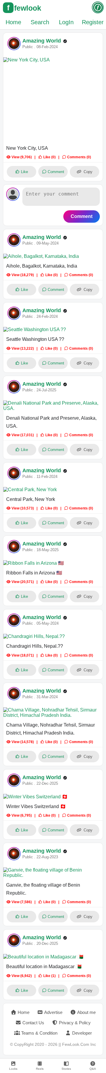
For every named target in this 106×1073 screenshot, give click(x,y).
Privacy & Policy (75, 1022)
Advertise (53, 1012)
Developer (82, 1032)
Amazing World (41, 41)
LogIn (66, 22)
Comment (81, 216)
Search (40, 22)
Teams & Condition (39, 1032)
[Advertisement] (53, 104)
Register (93, 22)
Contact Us (33, 1022)
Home (13, 22)
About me (86, 1012)
